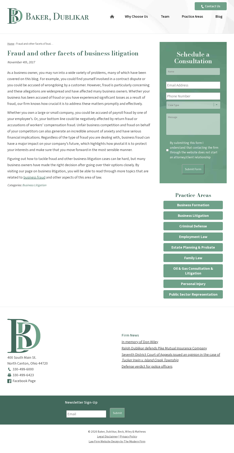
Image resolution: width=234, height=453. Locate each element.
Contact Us (212, 6)
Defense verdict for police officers (147, 366)
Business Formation (193, 205)
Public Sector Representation (193, 294)
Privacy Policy (128, 436)
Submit (117, 413)
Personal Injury (193, 283)
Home (112, 17)
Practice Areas (192, 16)
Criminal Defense (193, 226)
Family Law (193, 257)
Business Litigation (34, 185)
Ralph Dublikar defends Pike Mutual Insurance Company (164, 348)
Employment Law (193, 236)
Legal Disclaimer (107, 436)
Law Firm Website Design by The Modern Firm (117, 441)
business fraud (34, 177)
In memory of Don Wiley (140, 341)
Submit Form (193, 169)
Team (165, 16)
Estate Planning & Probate (193, 247)
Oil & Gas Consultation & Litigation (193, 271)
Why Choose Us (136, 16)
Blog (218, 16)
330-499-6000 (23, 369)
